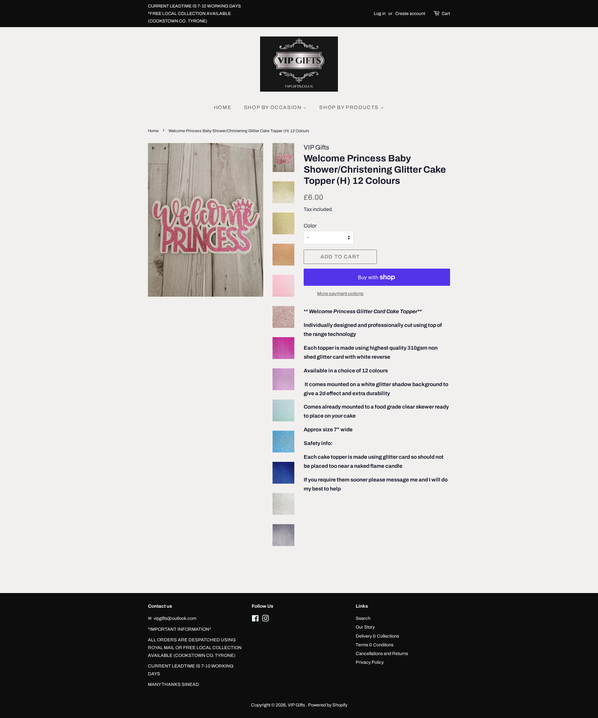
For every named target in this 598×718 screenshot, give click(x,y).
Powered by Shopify (327, 704)
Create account (410, 13)
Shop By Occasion (273, 107)
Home (222, 107)
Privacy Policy (370, 662)
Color (310, 226)
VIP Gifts (297, 704)
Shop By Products (349, 107)
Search (363, 618)
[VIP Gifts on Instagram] (265, 619)
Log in (380, 13)
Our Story (365, 627)
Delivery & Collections (377, 636)
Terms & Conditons (374, 644)
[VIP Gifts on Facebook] (255, 619)
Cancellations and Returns (382, 653)
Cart (446, 13)
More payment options (340, 293)
